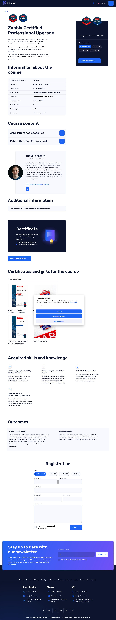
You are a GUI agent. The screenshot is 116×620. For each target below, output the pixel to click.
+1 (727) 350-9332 (32, 591)
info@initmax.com (32, 596)
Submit (74, 527)
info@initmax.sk (56, 596)
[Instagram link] (72, 610)
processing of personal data (78, 559)
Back (6, 12)
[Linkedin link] (93, 3)
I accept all (59, 311)
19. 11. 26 (85, 50)
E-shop (21, 580)
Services (28, 580)
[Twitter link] (43, 610)
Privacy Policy (73, 302)
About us (68, 580)
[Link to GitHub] (61, 610)
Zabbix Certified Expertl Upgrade (43, 96)
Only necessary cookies (59, 316)
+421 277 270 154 (56, 591)
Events (76, 580)
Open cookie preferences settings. (36, 617)
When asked (86, 46)
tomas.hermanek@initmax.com (39, 184)
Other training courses (18, 258)
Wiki (87, 580)
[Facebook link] (66, 610)
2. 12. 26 (96, 50)
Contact (93, 580)
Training (43, 580)
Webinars (36, 580)
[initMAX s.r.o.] (8, 3)
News (82, 580)
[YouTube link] (55, 610)
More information (41, 305)
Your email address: (64, 550)
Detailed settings (59, 321)
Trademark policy (55, 617)
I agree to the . (46, 527)
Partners (60, 580)
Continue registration (88, 61)
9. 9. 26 (98, 46)
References (52, 580)
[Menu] (111, 3)
